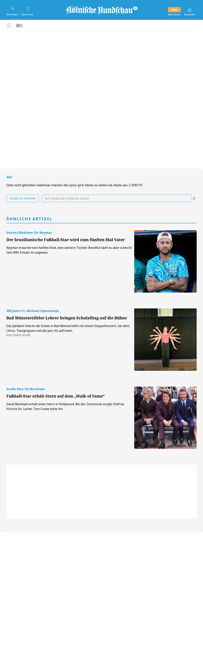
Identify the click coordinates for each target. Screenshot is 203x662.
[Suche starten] (194, 198)
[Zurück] (8, 25)
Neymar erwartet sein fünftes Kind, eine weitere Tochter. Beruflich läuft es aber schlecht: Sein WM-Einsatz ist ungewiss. (69, 250)
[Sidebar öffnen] (19, 25)
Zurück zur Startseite (22, 198)
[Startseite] (101, 10)
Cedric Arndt (21, 335)
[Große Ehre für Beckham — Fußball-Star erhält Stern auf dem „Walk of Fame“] (165, 418)
